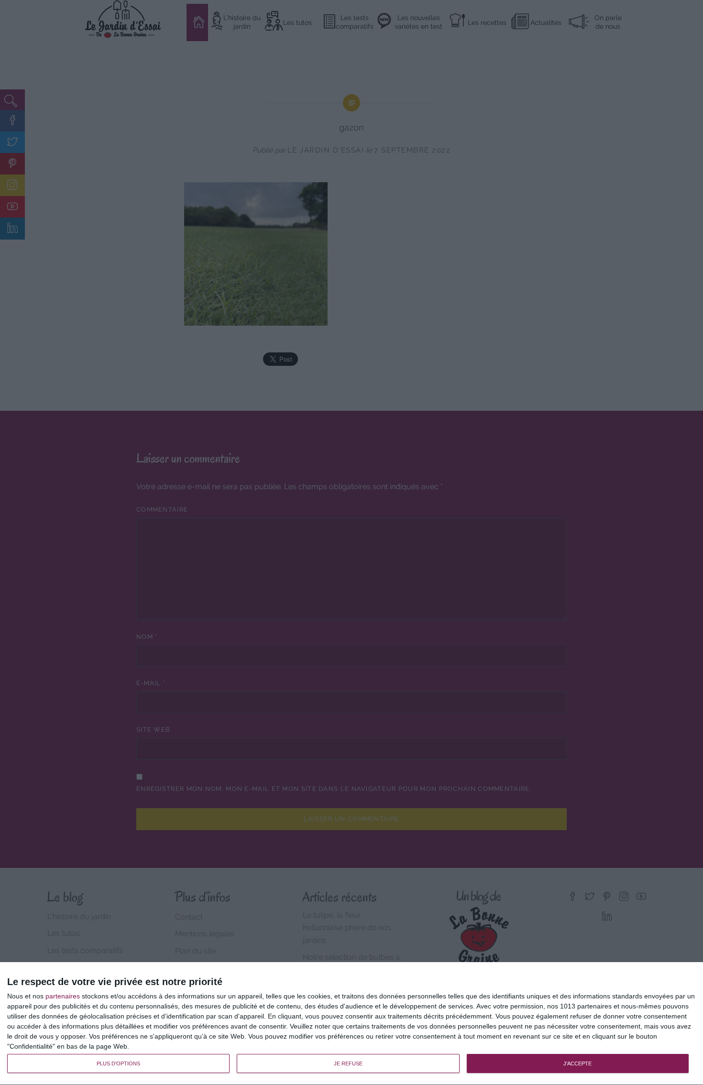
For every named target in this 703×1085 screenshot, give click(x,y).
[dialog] (351, 1024)
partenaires (62, 996)
